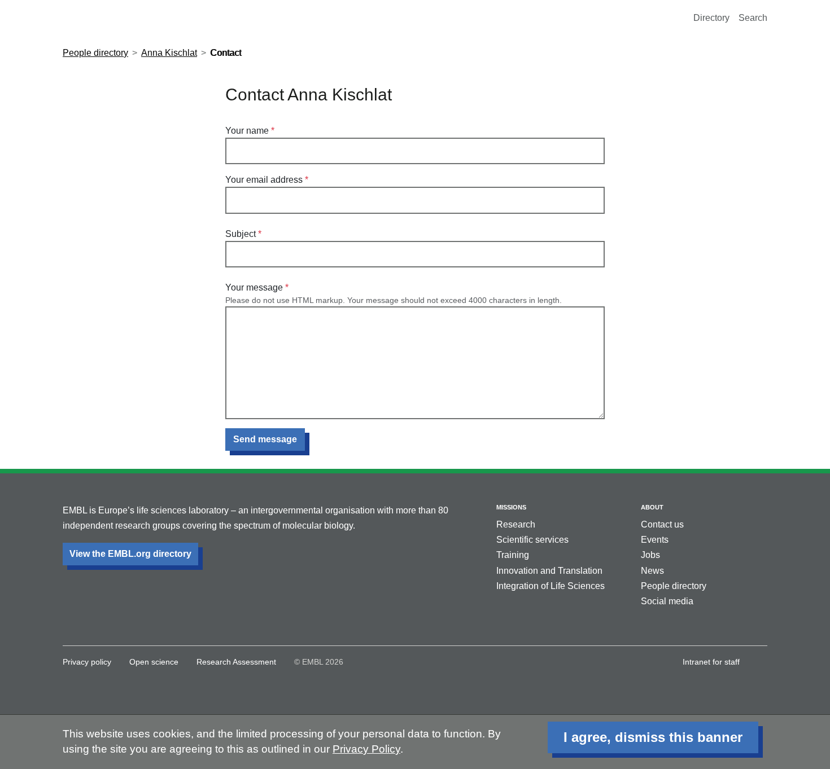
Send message (265, 439)
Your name (247, 130)
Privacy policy (87, 661)
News (652, 570)
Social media (667, 601)
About (652, 507)
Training (512, 555)
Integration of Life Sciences (550, 586)
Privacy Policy (366, 749)
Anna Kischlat (169, 53)
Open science (153, 661)
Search (753, 18)
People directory (95, 53)
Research (515, 524)
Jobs (650, 555)
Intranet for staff (711, 661)
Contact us (662, 524)
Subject (240, 234)
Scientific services (532, 539)
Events (655, 539)
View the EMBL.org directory (130, 554)
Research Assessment (236, 661)
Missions (511, 507)
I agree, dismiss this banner (652, 737)
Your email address (264, 179)
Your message (254, 287)
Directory (711, 18)
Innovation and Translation (549, 570)
